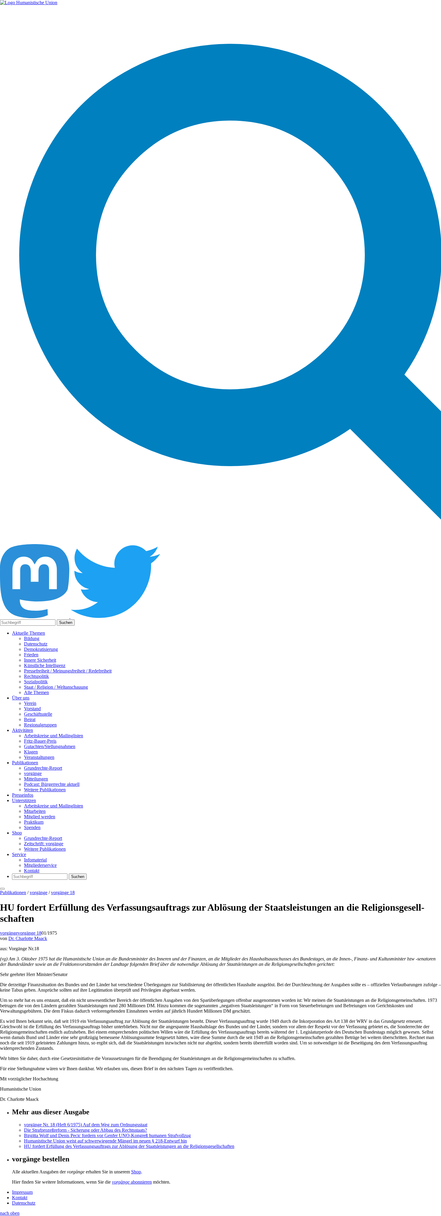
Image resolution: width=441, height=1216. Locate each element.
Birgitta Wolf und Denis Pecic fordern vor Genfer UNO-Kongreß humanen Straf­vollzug (107, 1135)
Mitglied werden (39, 816)
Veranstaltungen (39, 757)
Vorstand (32, 708)
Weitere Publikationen (45, 789)
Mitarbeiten (35, 811)
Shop (17, 832)
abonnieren (132, 1182)
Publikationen (25, 762)
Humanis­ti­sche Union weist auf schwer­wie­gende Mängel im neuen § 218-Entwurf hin (105, 1140)
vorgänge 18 (63, 892)
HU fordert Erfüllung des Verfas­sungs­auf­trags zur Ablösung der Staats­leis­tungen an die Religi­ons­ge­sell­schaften (129, 1146)
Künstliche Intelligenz (44, 665)
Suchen (65, 622)
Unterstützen (24, 800)
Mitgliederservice (40, 865)
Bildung (31, 638)
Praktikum (34, 822)
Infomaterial (35, 859)
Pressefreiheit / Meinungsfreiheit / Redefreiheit (68, 670)
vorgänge (33, 773)
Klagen (31, 751)
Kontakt (31, 870)
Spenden (32, 827)
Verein (30, 703)
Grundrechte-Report (43, 768)
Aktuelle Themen (28, 633)
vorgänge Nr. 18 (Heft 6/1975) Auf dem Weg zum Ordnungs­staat (85, 1124)
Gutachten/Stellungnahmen (49, 746)
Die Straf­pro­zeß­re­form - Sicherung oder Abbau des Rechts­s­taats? (85, 1130)
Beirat (29, 719)
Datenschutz (35, 643)
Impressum (22, 1192)
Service (19, 854)
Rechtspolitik (36, 676)
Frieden (31, 654)
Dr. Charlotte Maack (27, 938)
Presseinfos (22, 795)
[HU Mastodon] (35, 616)
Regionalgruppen (40, 724)
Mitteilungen (36, 778)
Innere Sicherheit (40, 660)
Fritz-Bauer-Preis (40, 741)
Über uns (20, 697)
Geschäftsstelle (38, 714)
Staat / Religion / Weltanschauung (56, 687)
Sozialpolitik (36, 681)
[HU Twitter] (115, 616)
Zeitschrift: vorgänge (43, 843)
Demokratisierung (41, 649)
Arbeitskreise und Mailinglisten (53, 735)
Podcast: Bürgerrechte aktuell (52, 784)
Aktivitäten (22, 730)
